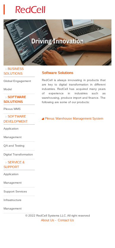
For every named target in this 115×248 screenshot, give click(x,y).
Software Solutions (57, 73)
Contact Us (66, 220)
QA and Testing (14, 145)
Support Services (15, 191)
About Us (47, 220)
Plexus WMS (12, 108)
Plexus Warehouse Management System (74, 118)
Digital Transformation (18, 154)
